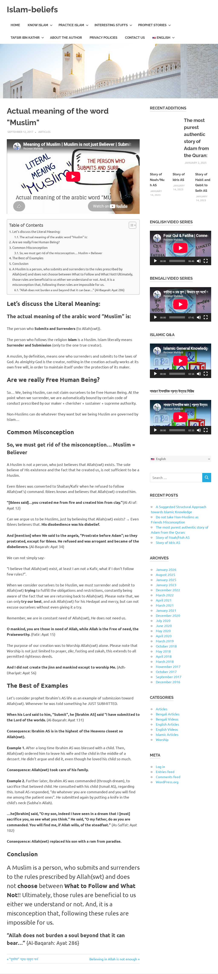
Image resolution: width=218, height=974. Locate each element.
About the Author (66, 38)
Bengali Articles (167, 714)
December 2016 (168, 682)
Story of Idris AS (168, 542)
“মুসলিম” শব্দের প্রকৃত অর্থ (23, 959)
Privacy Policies (103, 38)
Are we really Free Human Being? (36, 242)
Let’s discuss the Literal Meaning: (36, 231)
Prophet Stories (152, 25)
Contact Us (135, 38)
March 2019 (165, 641)
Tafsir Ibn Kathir (25, 38)
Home (15, 25)
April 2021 (164, 600)
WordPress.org (167, 782)
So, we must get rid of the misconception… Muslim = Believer (61, 253)
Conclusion (20, 263)
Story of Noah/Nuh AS (157, 179)
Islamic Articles (167, 734)
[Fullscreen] (206, 261)
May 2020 (163, 631)
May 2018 (163, 651)
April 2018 (164, 656)
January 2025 (166, 579)
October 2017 (166, 671)
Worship (162, 739)
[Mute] (199, 261)
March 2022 (165, 595)
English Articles (167, 724)
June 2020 (164, 625)
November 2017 (168, 666)
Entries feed (165, 771)
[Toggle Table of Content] (130, 225)
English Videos (167, 729)
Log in (160, 766)
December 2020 (168, 615)
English (163, 38)
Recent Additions (168, 108)
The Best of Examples (27, 258)
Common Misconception (30, 247)
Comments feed (168, 777)
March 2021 (165, 605)
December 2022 (168, 590)
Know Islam (38, 25)
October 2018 (166, 646)
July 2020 (163, 620)
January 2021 (166, 610)
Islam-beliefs (32, 9)
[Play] (155, 261)
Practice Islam (71, 25)
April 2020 (164, 636)
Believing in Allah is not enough (113, 959)
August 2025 (165, 574)
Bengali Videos (167, 719)
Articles (44, 131)
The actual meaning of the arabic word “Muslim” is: (53, 237)
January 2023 (166, 585)
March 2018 (165, 661)
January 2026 (166, 569)
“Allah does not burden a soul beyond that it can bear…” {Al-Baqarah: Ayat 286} (72, 290)
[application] (180, 248)
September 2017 (168, 677)
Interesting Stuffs (111, 25)
